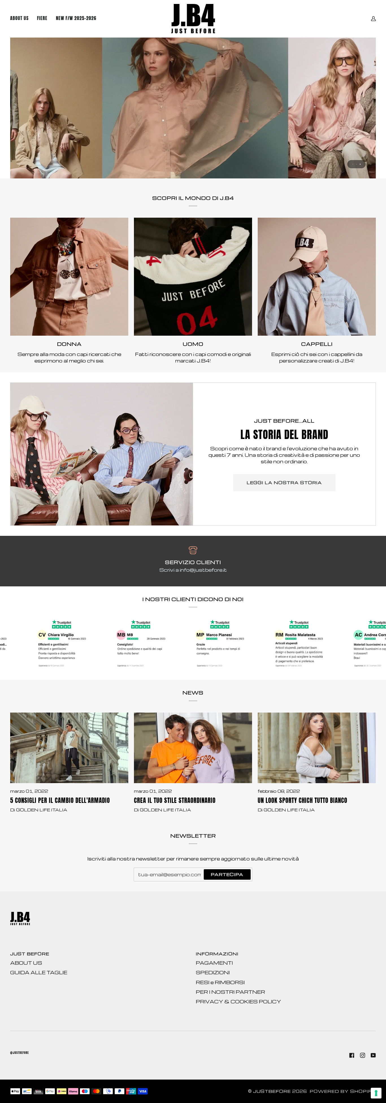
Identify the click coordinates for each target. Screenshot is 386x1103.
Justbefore (272, 1091)
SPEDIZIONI (213, 972)
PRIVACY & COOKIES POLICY (238, 1001)
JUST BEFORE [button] (29, 953)
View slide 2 (356, 164)
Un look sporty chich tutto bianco (302, 800)
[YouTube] (373, 1055)
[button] (76, 18)
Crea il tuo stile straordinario (175, 800)
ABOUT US (26, 963)
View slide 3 (360, 164)
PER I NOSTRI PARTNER (230, 992)
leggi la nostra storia (284, 482)
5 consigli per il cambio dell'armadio (60, 800)
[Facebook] (351, 1055)
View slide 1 (352, 164)
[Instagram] (362, 1055)
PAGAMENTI (214, 963)
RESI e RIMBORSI (220, 982)
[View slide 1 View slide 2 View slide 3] (193, 107)
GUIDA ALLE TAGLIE (38, 972)
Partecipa (227, 874)
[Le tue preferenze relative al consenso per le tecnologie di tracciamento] (376, 1093)
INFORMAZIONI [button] (217, 953)
